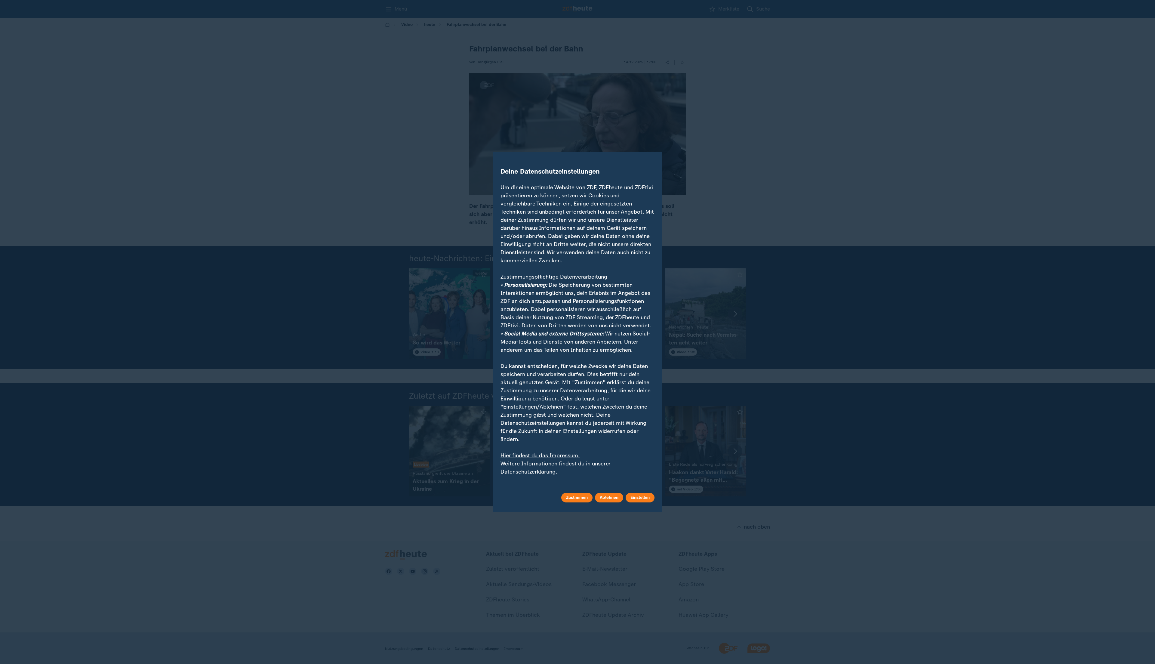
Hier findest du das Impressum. (540, 455)
